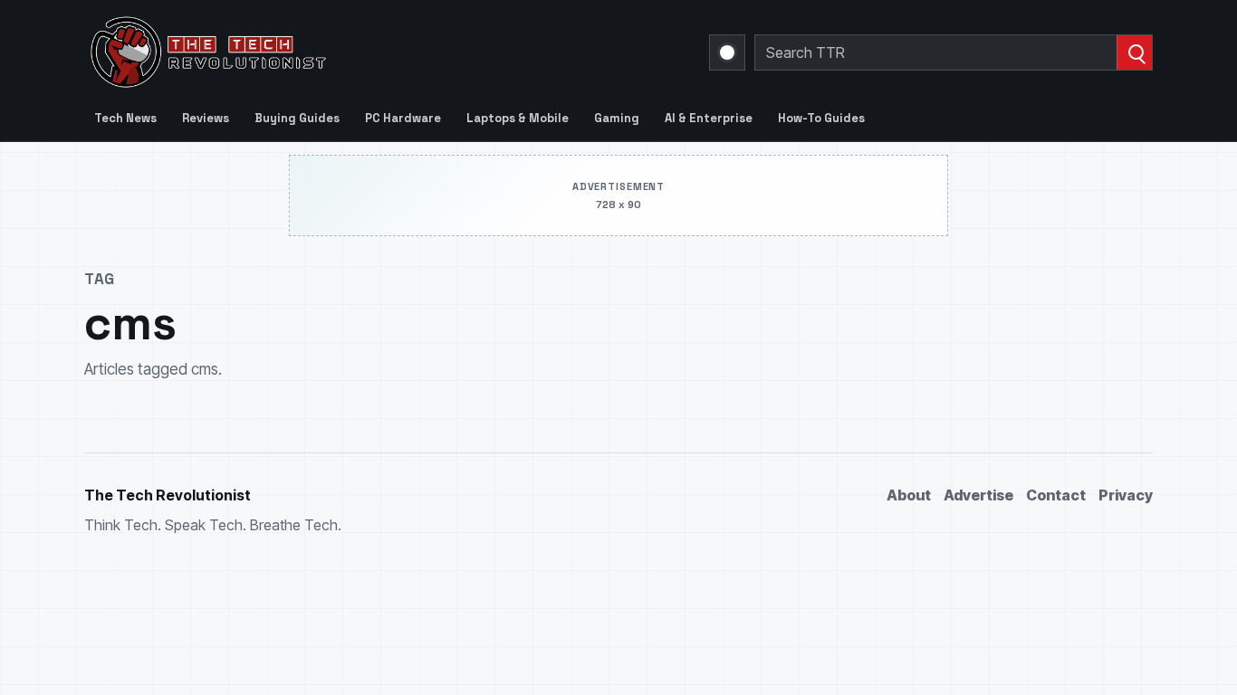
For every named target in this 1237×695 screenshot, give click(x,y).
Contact (1056, 495)
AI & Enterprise (709, 118)
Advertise (978, 495)
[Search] (1134, 52)
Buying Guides (297, 118)
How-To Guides (821, 118)
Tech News (125, 118)
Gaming (616, 118)
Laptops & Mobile (517, 118)
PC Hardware (403, 118)
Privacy (1125, 495)
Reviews (205, 118)
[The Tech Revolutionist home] (337, 52)
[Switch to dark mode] (727, 52)
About (909, 495)
